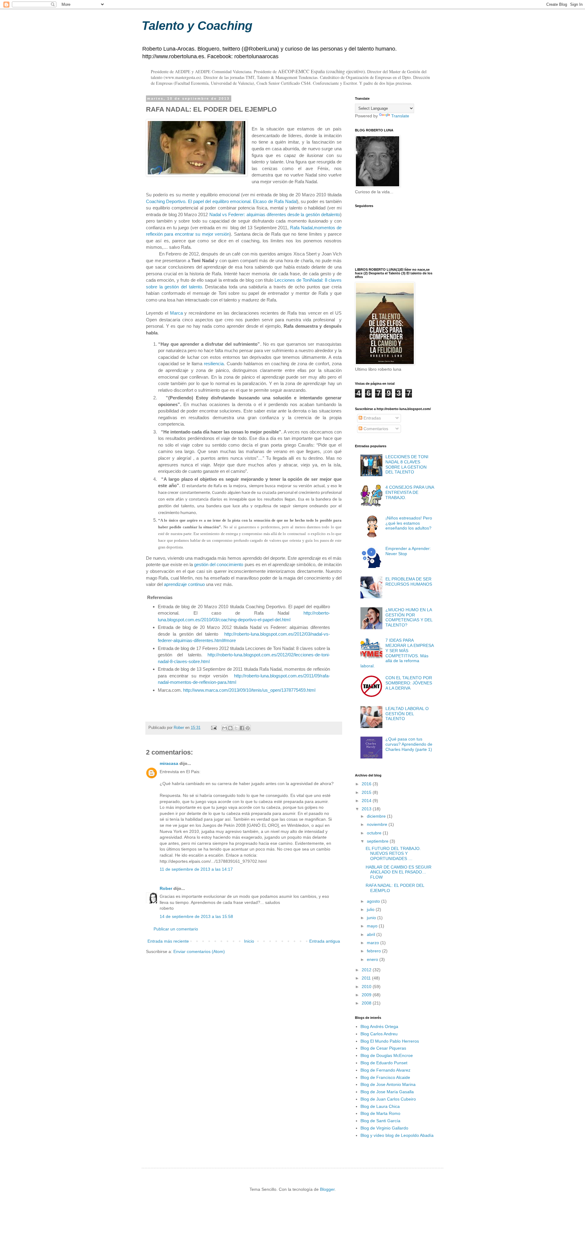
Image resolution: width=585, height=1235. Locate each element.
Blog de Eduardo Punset (383, 1062)
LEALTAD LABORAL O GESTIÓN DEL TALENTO (407, 713)
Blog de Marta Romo (380, 1113)
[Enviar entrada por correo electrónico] (213, 728)
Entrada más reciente (168, 941)
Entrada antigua (324, 941)
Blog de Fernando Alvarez (385, 1070)
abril (371, 934)
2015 (367, 792)
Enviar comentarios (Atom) (199, 951)
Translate (400, 115)
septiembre (378, 841)
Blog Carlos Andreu (379, 1033)
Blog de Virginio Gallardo (384, 1128)
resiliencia (214, 363)
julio (371, 909)
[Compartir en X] (236, 728)
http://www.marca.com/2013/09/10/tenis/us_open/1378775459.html (249, 690)
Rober (166, 888)
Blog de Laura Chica (380, 1106)
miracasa (169, 763)
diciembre (377, 816)
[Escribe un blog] (230, 728)
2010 (367, 986)
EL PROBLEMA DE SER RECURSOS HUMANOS (408, 581)
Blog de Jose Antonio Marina (388, 1084)
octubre (375, 832)
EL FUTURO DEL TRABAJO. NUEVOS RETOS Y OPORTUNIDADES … (393, 853)
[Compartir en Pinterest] (248, 728)
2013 (367, 808)
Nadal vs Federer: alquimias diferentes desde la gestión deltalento (274, 214)
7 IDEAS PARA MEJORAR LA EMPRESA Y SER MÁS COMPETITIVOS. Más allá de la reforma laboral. (397, 653)
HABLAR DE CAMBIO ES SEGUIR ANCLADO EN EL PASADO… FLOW (398, 872)
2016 (367, 783)
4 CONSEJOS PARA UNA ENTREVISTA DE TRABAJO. (409, 492)
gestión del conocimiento (218, 564)
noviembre (377, 824)
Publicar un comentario (176, 928)
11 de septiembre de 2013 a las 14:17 (196, 869)
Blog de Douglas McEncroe (386, 1055)
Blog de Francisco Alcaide (385, 1077)
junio (372, 917)
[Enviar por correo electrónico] (225, 728)
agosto (374, 901)
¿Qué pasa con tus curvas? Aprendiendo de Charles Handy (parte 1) (408, 744)
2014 (367, 800)
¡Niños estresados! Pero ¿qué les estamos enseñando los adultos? (408, 523)
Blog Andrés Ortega (379, 1026)
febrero (374, 950)
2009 (367, 994)
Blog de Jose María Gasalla (387, 1091)
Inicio (249, 941)
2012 (367, 969)
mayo (373, 925)
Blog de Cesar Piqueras (383, 1048)
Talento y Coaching (197, 25)
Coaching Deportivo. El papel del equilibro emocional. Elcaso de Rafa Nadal (221, 201)
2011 (367, 978)
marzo (373, 942)
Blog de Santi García (380, 1120)
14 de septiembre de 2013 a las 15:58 (196, 916)
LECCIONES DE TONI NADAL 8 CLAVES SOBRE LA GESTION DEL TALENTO (406, 464)
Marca (177, 313)
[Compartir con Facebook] (242, 728)
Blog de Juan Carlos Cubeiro (388, 1099)
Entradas (371, 418)
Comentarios (375, 428)
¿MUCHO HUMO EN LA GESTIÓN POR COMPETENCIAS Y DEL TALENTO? (408, 617)
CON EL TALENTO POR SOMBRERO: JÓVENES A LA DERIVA (408, 683)
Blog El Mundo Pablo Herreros (389, 1041)
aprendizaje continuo (184, 584)
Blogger (327, 1189)
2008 (367, 1003)
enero (373, 959)
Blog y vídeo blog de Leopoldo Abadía (397, 1135)
